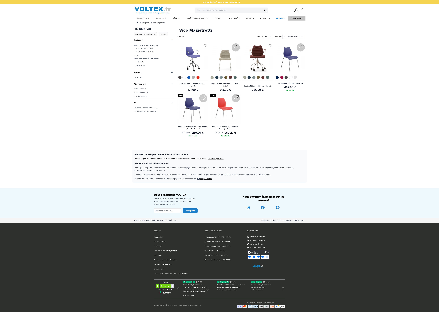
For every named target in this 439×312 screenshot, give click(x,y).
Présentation (158, 237)
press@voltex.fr (171, 273)
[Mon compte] (296, 10)
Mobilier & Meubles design (144, 34)
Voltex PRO (158, 246)
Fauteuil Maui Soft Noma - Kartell (257, 86)
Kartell (162, 34)
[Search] (265, 10)
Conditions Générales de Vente (165, 260)
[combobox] (231, 10)
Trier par (278, 37)
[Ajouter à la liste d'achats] (205, 46)
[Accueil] (137, 23)
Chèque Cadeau (285, 220)
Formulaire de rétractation (163, 264)
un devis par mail (216, 159)
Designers (146, 23)
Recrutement (158, 269)
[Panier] (302, 10)
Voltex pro (299, 220)
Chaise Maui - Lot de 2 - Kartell (290, 83)
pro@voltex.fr (206, 179)
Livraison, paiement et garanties (165, 251)
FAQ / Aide (157, 255)
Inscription (190, 211)
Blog (274, 220)
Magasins (265, 220)
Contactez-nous (159, 241)
